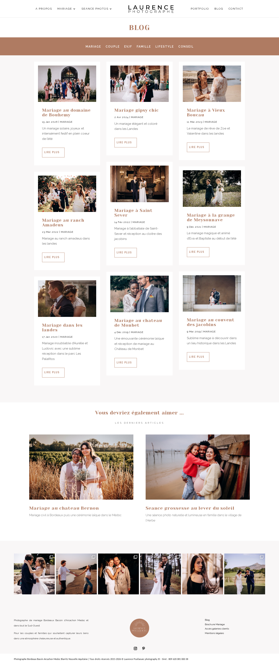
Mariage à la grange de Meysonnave (211, 217)
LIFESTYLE (164, 46)
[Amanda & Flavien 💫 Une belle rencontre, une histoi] (160, 574)
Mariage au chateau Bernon (64, 508)
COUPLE (113, 46)
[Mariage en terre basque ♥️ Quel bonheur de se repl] (244, 574)
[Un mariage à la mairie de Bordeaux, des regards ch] (118, 574)
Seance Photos (94, 8)
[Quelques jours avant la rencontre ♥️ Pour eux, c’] (76, 574)
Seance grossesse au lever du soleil (190, 508)
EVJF (128, 46)
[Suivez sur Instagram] (135, 648)
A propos (44, 8)
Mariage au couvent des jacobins (210, 322)
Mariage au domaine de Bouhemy (66, 112)
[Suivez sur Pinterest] (143, 648)
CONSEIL (186, 46)
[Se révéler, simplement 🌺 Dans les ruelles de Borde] (202, 574)
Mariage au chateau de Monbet (138, 323)
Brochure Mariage (215, 624)
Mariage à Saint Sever (133, 213)
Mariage (64, 8)
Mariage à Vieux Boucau (206, 112)
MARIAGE (93, 46)
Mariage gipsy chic (136, 110)
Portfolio (200, 8)
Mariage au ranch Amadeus (63, 222)
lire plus (52, 152)
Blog (218, 8)
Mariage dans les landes (62, 327)
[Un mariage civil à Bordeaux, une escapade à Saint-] (34, 574)
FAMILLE (144, 46)
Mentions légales (214, 633)
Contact (236, 8)
